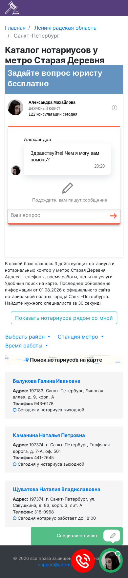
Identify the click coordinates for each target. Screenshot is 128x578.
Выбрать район (25, 336)
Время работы (24, 345)
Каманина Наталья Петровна (49, 435)
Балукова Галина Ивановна (46, 381)
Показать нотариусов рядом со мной (64, 318)
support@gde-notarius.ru (64, 564)
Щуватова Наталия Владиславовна (56, 489)
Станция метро (79, 336)
